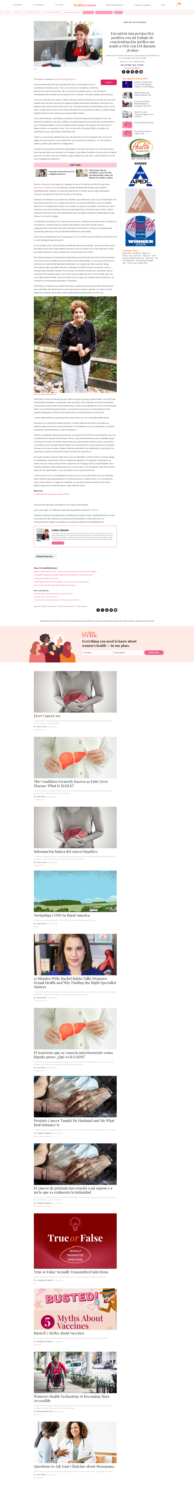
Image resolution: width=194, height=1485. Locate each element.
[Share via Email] (141, 72)
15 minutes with (40, 1001)
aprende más (52, 606)
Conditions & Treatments (143, 5)
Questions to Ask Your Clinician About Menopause (74, 1466)
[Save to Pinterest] (132, 72)
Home (125, 22)
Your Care (58, 5)
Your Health (17, 5)
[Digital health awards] (140, 149)
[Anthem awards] (140, 201)
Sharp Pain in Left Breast (131, 253)
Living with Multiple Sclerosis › (46, 578)
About (163, 5)
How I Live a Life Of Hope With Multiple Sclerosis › (55, 585)
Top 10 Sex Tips (135, 256)
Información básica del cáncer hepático (66, 851)
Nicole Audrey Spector (65, 79)
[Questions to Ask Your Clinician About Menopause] (75, 1442)
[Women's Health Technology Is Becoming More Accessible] (75, 1372)
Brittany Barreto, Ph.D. (45, 1411)
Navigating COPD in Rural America (62, 915)
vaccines (37, 1344)
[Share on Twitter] (128, 72)
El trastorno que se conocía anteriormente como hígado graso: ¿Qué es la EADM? (73, 1054)
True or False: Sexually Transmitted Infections (71, 1271)
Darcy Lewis (41, 727)
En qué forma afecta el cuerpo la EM (142, 132)
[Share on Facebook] (123, 72)
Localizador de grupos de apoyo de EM (52, 494)
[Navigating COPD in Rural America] (75, 891)
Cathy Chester (128, 62)
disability (38, 1414)
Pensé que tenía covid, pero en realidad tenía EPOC (61, 172)
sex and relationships (43, 1136)
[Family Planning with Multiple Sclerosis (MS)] (127, 95)
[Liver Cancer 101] (75, 692)
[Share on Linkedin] (136, 72)
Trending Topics (130, 250)
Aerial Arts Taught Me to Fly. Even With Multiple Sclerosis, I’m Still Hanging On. (143, 84)
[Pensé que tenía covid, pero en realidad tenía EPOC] (41, 173)
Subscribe (88, 12)
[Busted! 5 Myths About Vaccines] (75, 1309)
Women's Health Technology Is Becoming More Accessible (72, 1398)
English (108, 82)
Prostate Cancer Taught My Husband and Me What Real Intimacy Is (74, 1122)
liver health (39, 730)
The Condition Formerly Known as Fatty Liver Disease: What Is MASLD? (71, 783)
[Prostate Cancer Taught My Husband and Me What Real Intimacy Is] (75, 1096)
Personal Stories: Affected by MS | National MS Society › (53, 594)
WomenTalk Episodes (71, 12)
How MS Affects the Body (144, 123)
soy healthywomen (51, 12)
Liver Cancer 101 (47, 715)
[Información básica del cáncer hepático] (75, 827)
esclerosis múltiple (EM (44, 187)
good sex (18, 12)
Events (7, 12)
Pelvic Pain (149, 258)
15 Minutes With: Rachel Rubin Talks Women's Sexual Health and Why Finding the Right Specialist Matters (75, 982)
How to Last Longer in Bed (137, 263)
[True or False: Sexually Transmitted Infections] (75, 1241)
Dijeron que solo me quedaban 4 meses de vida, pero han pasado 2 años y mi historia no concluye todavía (101, 174)
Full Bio (56, 543)
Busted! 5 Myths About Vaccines (59, 1333)
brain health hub (33, 12)
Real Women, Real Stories (114, 5)
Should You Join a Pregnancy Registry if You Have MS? (143, 114)
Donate (118, 12)
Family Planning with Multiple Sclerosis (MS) (142, 94)
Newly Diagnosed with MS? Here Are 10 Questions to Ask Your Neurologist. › (66, 571)
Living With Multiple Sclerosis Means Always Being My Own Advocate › (63, 575)
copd (36, 926)
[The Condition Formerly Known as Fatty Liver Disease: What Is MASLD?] (75, 757)
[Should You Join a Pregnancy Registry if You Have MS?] (127, 114)
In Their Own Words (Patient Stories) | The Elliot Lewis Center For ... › (58, 600)
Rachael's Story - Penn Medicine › (46, 597)
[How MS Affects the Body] (127, 125)
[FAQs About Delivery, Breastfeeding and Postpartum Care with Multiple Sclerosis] (127, 103)
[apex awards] (140, 174)
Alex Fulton (41, 797)
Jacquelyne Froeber (44, 1280)
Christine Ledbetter (44, 1133)
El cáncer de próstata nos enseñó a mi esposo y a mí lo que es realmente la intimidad (73, 1190)
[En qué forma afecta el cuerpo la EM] (127, 133)
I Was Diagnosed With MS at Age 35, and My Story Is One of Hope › (62, 582)
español (44, 606)
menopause (38, 1478)
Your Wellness (38, 5)
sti (35, 1283)
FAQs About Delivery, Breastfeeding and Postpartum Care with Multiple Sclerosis (142, 104)
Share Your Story (104, 12)
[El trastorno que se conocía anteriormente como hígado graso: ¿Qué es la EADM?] (75, 1028)
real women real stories (66, 606)
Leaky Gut (146, 256)
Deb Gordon (41, 924)
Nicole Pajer (41, 998)
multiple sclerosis (137, 22)
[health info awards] (140, 231)
